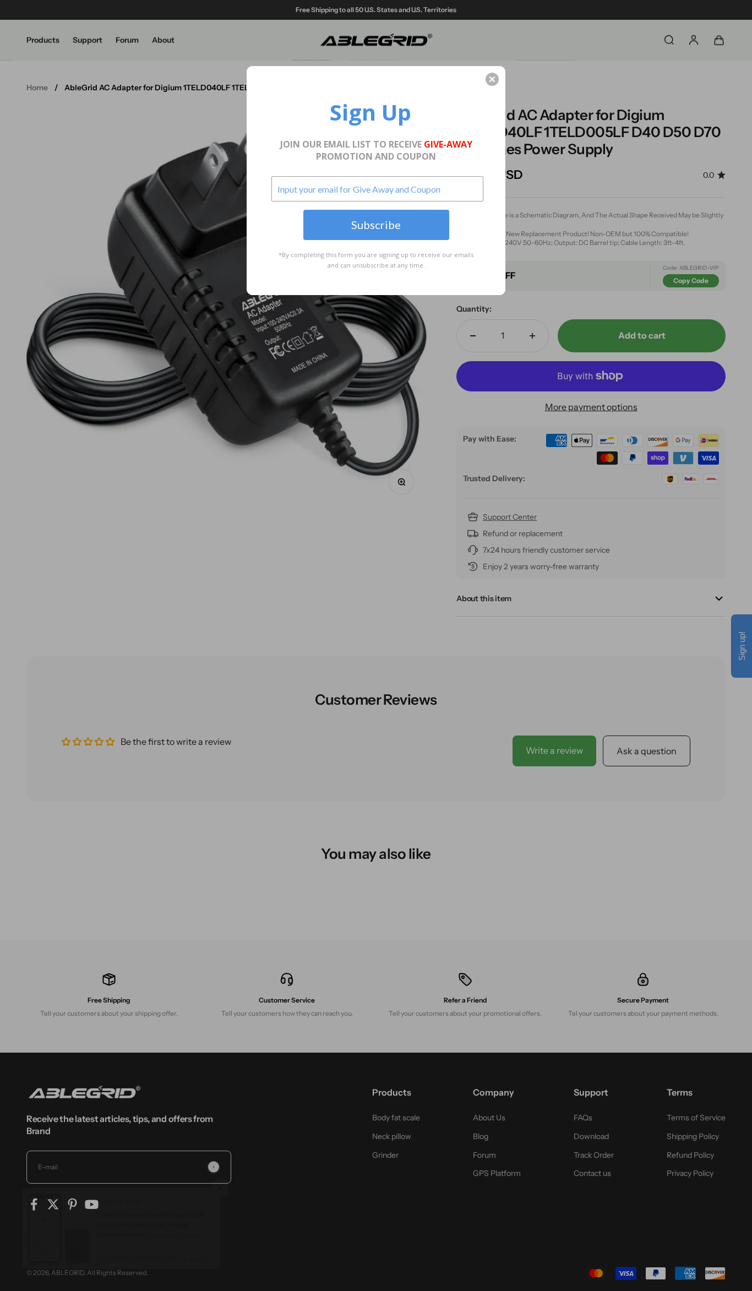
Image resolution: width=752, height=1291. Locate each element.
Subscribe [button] (376, 224)
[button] (492, 79)
